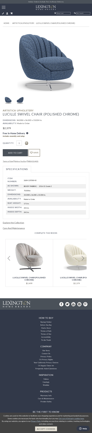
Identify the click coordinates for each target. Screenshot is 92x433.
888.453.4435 (33, 161)
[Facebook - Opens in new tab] (61, 304)
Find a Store (46, 328)
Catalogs (46, 382)
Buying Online (46, 322)
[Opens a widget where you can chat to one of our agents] (83, 429)
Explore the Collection (13, 222)
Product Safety (46, 401)
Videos (46, 379)
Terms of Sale (8, 161)
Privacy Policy (46, 356)
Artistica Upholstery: (23, 23)
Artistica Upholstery (18, 110)
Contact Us (46, 353)
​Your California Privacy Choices (46, 362)
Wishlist (46, 385)
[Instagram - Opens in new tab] (79, 304)
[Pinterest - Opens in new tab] (85, 304)
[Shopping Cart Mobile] (11, 13)
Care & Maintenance (46, 398)
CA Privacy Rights (46, 359)
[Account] (7, 13)
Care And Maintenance (14, 228)
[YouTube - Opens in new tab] (73, 304)
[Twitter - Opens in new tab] (67, 304)
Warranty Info (46, 395)
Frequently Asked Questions (46, 368)
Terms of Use (46, 334)
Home (6, 23)
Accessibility (46, 337)
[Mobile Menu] (3, 7)
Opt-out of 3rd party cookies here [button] (71, 418)
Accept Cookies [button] (46, 429)
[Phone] (3, 13)
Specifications (17, 169)
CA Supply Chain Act (46, 365)
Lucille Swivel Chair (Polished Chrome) (55, 23)
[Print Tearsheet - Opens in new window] (26, 143)
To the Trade (46, 340)
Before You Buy (20, 161)
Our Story (46, 350)
